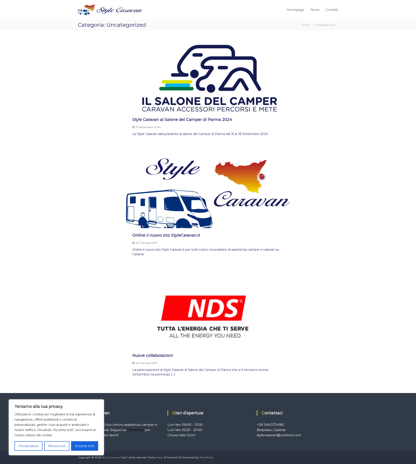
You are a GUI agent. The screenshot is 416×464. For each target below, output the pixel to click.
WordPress (206, 457)
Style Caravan (111, 457)
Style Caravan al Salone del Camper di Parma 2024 (182, 119)
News (314, 10)
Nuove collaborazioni (152, 355)
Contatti (332, 10)
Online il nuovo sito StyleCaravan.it (166, 235)
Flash (159, 457)
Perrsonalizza (28, 446)
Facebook (135, 430)
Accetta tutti (84, 446)
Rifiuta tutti (56, 446)
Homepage (295, 10)
